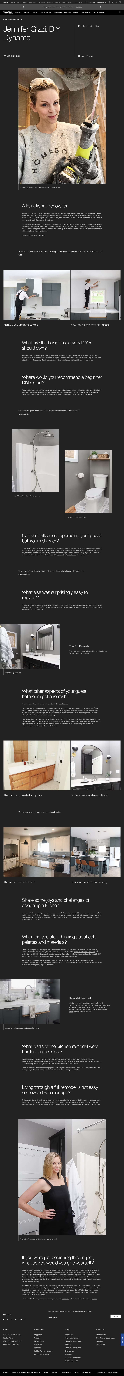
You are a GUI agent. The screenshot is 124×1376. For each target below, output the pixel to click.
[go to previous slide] (23, 7)
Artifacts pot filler (91, 1009)
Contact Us (69, 1351)
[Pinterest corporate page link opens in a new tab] (16, 1319)
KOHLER (5, 2)
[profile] (112, 2)
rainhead (61, 555)
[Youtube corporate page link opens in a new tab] (21, 1319)
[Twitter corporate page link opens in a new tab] (7, 1319)
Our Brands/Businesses (105, 1338)
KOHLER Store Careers (12, 1341)
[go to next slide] (101, 7)
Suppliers (38, 1334)
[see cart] (119, 2)
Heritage (99, 1341)
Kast (70, 2)
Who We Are (101, 1334)
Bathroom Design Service (83, 1292)
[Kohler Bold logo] (8, 12)
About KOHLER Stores (12, 1334)
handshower (71, 555)
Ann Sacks (41, 2)
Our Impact (100, 1344)
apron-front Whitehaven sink (84, 952)
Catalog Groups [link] (66, 1372)
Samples (37, 1347)
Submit (115, 1316)
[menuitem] (19, 12)
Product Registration (73, 1347)
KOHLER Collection (11, 1344)
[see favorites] (116, 2)
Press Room (39, 1341)
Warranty (68, 1354)
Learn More (87, 7)
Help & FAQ (69, 1334)
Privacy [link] (5, 1372)
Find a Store (91, 2)
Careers (37, 1338)
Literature (38, 1344)
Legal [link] (46, 1372)
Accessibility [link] (86, 1372)
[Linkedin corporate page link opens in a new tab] (25, 1319)
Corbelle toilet (42, 607)
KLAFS (64, 2)
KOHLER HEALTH (15, 2)
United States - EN (102, 2)
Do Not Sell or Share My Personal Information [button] (26, 1372)
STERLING (32, 2)
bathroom (65, 1299)
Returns (68, 1344)
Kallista (50, 2)
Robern (57, 2)
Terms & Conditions (73, 1357)
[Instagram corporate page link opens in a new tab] (11, 1319)
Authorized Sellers (41, 1354)
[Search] (120, 12)
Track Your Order (71, 1338)
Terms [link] (76, 1372)
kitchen (94, 1299)
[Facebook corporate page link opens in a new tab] (3, 1319)
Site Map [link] (54, 1372)
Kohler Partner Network (43, 1351)
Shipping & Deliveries (73, 1341)
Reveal (24, 2)
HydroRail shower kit (64, 550)
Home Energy (78, 2)
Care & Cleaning (71, 1361)
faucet (71, 1012)
